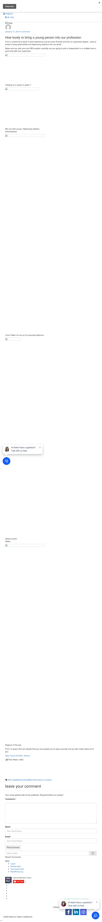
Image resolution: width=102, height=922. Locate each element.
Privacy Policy (14, 885)
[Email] (51, 772)
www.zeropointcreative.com (44, 916)
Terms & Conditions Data (18, 898)
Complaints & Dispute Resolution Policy (24, 893)
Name (8, 826)
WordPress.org (16, 871)
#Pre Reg (12, 779)
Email (8, 836)
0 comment (25, 31)
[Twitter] (51, 768)
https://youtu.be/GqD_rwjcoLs (17, 755)
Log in (13, 863)
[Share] (51, 776)
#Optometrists (22, 779)
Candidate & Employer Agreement (22, 890)
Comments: (10, 799)
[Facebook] (51, 763)
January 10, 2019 (12, 31)
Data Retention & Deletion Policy (22, 895)
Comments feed (17, 869)
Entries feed (15, 866)
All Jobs (10, 17)
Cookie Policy (14, 887)
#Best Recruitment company (40, 779)
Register (9, 13)
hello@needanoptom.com (64, 889)
